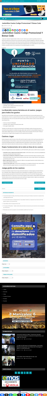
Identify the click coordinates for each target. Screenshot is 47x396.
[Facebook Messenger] (17, 30)
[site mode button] (42, 18)
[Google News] (25, 30)
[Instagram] (13, 30)
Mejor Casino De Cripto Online (40, 182)
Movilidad (5, 298)
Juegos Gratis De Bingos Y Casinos (8, 182)
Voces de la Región (28, 350)
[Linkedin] (8, 30)
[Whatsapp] (10, 30)
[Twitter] (22, 30)
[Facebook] (3, 30)
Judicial (4, 289)
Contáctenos (22, 1)
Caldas (4, 294)
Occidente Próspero (7, 296)
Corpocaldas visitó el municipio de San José (11, 203)
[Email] (15, 30)
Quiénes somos (15, 1)
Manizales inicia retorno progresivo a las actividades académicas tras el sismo (18, 209)
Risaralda (5, 300)
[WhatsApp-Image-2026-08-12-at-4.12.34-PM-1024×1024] (23, 236)
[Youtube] (20, 30)
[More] (27, 30)
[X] (5, 30)
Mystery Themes (19, 389)
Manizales (5, 291)
